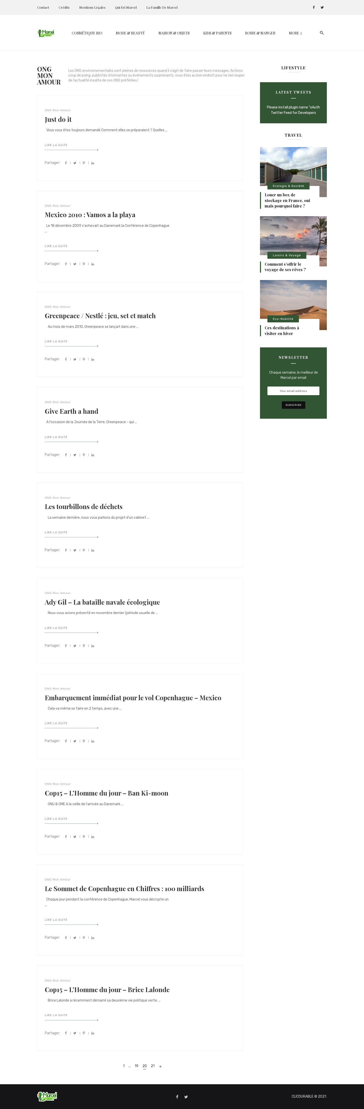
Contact (43, 7)
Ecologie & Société (288, 186)
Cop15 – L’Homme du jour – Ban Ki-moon (106, 793)
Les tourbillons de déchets (84, 506)
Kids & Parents (217, 33)
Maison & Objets (174, 33)
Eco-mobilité (283, 319)
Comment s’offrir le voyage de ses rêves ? (285, 266)
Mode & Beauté (130, 33)
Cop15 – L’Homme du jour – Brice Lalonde (107, 989)
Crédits (64, 7)
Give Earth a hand (71, 411)
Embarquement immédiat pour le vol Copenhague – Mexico (133, 697)
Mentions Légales (92, 7)
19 (136, 1066)
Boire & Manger (260, 33)
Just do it (58, 119)
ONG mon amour (58, 110)
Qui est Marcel (126, 7)
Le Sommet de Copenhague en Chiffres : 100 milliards (124, 888)
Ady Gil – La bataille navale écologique (102, 602)
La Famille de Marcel (162, 7)
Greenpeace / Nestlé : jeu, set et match (100, 315)
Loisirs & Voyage (287, 255)
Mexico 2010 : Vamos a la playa (90, 214)
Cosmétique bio (87, 33)
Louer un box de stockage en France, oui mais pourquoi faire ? (287, 200)
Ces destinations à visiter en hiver (282, 330)
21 (153, 1066)
